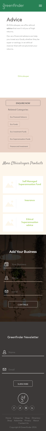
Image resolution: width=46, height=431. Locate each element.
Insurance (30, 200)
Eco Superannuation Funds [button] (20, 139)
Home (8, 418)
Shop (27, 418)
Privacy (28, 420)
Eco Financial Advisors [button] (18, 117)
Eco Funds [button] (14, 124)
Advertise (18, 420)
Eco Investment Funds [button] (18, 131)
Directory (36, 418)
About (36, 420)
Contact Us (23, 423)
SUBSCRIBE (23, 384)
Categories (18, 418)
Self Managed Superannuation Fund (30, 183)
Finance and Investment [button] (19, 146)
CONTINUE (23, 304)
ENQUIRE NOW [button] (23, 103)
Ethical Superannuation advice (29, 222)
